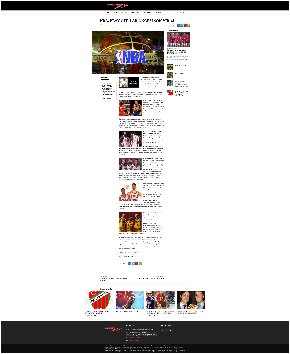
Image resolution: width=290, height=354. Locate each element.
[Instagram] (177, 12)
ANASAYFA (108, 12)
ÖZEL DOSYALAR (148, 12)
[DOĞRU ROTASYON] (170, 67)
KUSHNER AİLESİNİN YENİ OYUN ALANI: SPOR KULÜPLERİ (190, 312)
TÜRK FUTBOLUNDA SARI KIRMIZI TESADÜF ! (150, 278)
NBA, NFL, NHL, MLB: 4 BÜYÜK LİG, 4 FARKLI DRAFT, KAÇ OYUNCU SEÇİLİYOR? (160, 313)
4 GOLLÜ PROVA (106, 98)
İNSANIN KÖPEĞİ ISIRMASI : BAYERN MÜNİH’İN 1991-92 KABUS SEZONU (107, 88)
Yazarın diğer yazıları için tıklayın (128, 252)
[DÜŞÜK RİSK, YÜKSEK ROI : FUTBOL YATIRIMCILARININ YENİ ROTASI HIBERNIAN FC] (170, 83)
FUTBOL (116, 12)
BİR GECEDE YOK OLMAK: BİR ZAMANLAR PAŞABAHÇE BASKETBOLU (97, 313)
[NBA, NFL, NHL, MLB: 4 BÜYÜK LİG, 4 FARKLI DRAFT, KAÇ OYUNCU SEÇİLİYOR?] (160, 300)
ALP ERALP (104, 92)
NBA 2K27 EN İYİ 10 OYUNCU (127, 311)
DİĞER (138, 12)
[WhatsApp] (188, 25)
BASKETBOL (124, 12)
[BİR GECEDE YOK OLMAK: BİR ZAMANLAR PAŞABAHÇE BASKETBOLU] (170, 92)
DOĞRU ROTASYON (107, 94)
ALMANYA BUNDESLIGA (106, 83)
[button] (183, 12)
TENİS (132, 12)
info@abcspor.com (134, 340)
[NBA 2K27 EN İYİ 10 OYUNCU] (130, 300)
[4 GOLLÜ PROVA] (170, 75)
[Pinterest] (185, 25)
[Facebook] (175, 12)
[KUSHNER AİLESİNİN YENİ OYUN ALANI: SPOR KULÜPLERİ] (191, 300)
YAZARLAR (158, 12)
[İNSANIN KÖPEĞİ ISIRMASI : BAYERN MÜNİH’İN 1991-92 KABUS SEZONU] (178, 39)
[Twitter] (180, 12)
